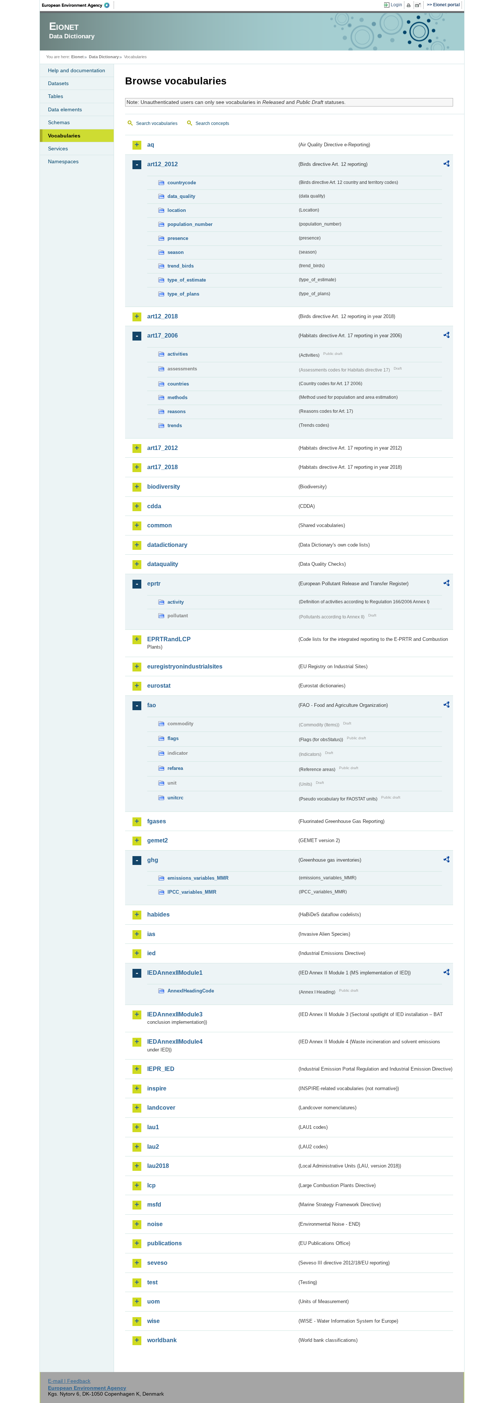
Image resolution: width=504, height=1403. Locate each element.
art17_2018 (162, 467)
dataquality (162, 564)
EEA (78, 5)
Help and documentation (76, 70)
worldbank (162, 1340)
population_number (190, 224)
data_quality (181, 196)
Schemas (59, 122)
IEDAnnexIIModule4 (175, 1042)
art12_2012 (162, 164)
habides (158, 914)
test (152, 1282)
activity (176, 602)
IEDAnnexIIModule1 (175, 973)
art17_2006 (162, 335)
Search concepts (212, 123)
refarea (175, 768)
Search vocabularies (156, 123)
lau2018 (158, 1166)
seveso (157, 1263)
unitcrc (175, 797)
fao (151, 705)
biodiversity (163, 487)
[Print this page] (409, 5)
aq (150, 145)
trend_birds (181, 266)
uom (153, 1301)
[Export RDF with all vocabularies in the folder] (446, 164)
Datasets (58, 83)
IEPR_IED (161, 1069)
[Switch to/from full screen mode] (419, 5)
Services (58, 148)
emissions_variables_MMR (198, 878)
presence (178, 238)
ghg (152, 860)
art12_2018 (162, 316)
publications (164, 1243)
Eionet (77, 57)
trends (175, 425)
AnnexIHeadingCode (191, 991)
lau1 (153, 1127)
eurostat (158, 686)
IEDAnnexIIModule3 (175, 1014)
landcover (161, 1107)
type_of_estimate (187, 280)
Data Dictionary (104, 57)
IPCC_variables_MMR (192, 892)
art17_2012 (162, 448)
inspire (156, 1088)
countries (178, 384)
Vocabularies (64, 136)
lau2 (153, 1147)
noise (155, 1224)
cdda (154, 506)
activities (178, 354)
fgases (156, 821)
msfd (154, 1204)
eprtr (153, 583)
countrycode (182, 182)
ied (151, 953)
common (159, 525)
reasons (177, 411)
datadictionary (167, 545)
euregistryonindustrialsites (184, 666)
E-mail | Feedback (69, 1381)
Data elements (65, 109)
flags (173, 738)
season (176, 252)
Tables (55, 96)
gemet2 (157, 840)
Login (396, 5)
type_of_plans (183, 294)
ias (151, 934)
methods (177, 397)
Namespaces (63, 161)
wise (153, 1321)
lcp (151, 1185)
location (177, 210)
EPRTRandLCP (169, 639)
